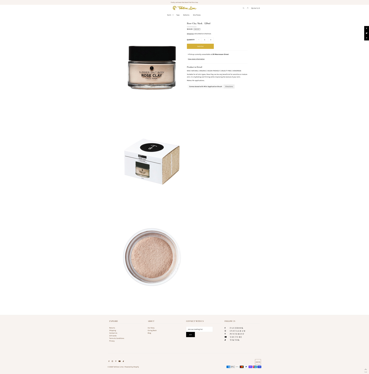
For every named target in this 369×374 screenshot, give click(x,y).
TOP (365, 371)
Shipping (190, 34)
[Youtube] (226, 337)
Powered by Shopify (132, 367)
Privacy (112, 341)
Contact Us (113, 333)
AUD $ (258, 362)
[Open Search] (243, 7)
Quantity (191, 40)
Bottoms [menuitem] (186, 15)
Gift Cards (113, 336)
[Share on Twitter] (366, 33)
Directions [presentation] (229, 86)
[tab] (206, 86)
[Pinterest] (225, 334)
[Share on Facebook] (366, 28)
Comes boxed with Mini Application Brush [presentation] (205, 86)
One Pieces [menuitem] (197, 15)
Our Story (151, 328)
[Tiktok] (225, 340)
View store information (196, 59)
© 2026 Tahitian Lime (115, 367)
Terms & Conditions (116, 338)
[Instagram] (225, 331)
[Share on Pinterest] (366, 38)
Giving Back (152, 330)
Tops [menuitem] (178, 15)
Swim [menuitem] (169, 15)
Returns (112, 328)
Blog (149, 333)
